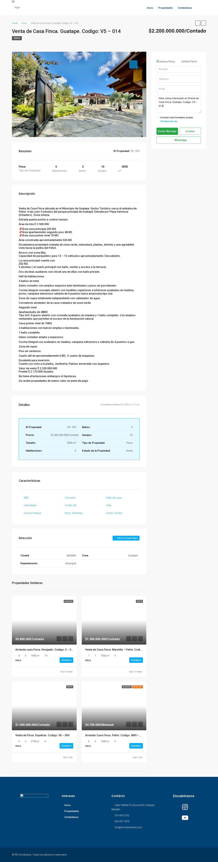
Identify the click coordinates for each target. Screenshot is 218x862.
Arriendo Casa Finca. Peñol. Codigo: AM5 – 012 (114, 735)
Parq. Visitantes (74, 513)
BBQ (26, 497)
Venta (17, 38)
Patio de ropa (114, 497)
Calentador (30, 505)
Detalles (66, 660)
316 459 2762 (122, 815)
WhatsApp (180, 140)
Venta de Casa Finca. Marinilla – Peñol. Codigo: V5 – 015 (120, 649)
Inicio (150, 7)
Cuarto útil (70, 505)
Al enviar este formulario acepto (176, 119)
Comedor (70, 497)
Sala (108, 505)
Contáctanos (185, 7)
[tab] (133, 64)
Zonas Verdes (114, 513)
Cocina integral (32, 513)
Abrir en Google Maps (127, 538)
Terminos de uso (168, 121)
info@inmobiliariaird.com (128, 827)
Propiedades (165, 7)
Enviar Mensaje (167, 131)
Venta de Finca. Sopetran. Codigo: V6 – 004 (42, 735)
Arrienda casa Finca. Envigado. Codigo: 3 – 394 (44, 649)
